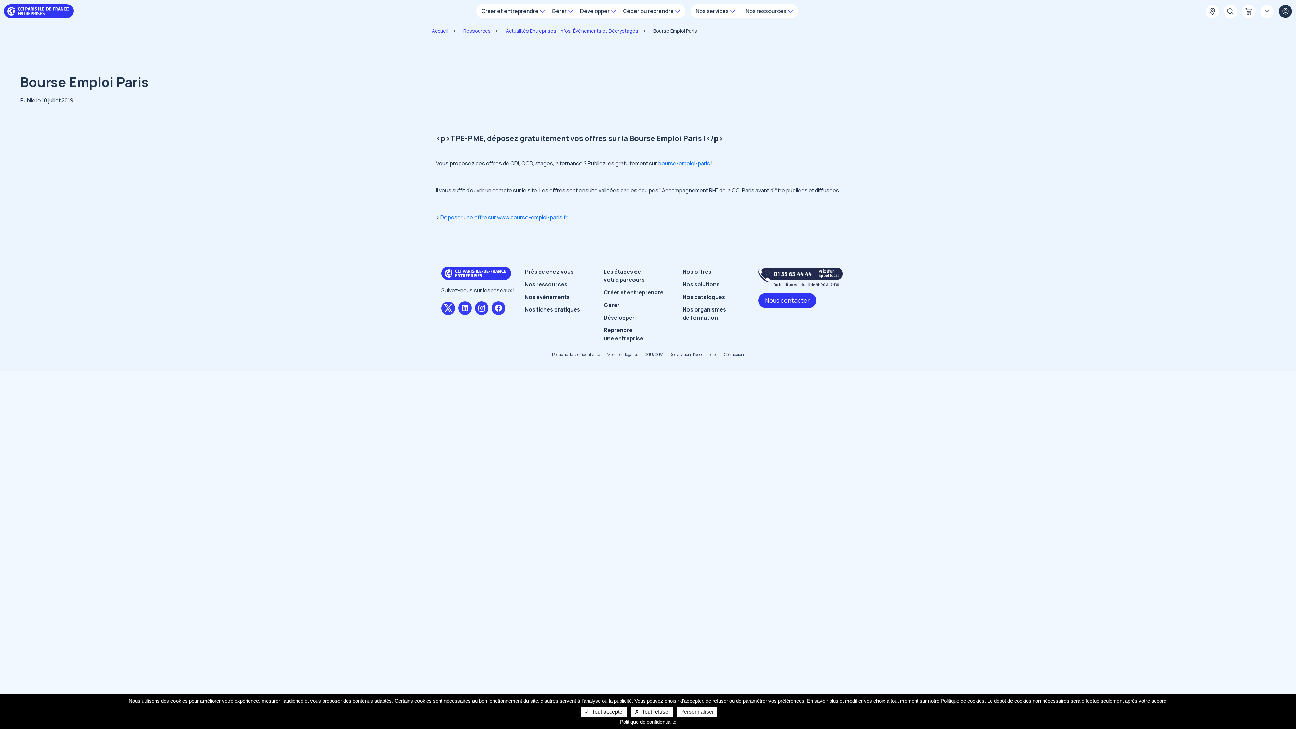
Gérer (612, 305)
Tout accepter (607, 712)
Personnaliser (697, 712)
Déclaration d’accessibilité (693, 354)
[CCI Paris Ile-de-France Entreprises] (39, 10)
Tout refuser (655, 712)
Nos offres (697, 271)
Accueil (440, 31)
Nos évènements (547, 297)
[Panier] (1249, 12)
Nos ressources (546, 284)
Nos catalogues (704, 297)
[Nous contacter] (1267, 12)
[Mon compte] (1285, 12)
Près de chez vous (549, 271)
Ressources (477, 31)
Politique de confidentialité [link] (648, 722)
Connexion (734, 354)
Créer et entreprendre (634, 292)
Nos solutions (701, 284)
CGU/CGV (654, 354)
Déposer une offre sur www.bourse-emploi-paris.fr (504, 217)
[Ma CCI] (1212, 12)
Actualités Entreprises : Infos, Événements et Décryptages (572, 31)
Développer (619, 317)
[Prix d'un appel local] (800, 277)
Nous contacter (787, 300)
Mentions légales (622, 354)
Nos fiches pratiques (552, 309)
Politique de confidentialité (576, 354)
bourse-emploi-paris (684, 163)
